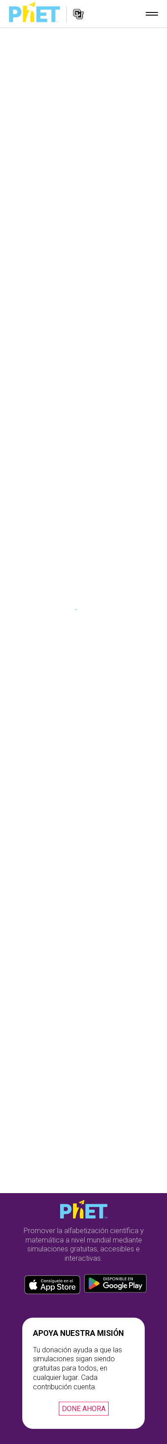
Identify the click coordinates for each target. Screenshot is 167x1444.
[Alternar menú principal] (152, 14)
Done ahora (84, 1408)
